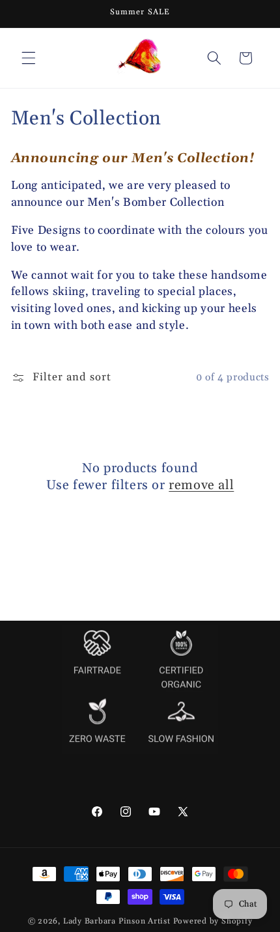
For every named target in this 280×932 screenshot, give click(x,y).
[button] (28, 58)
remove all (201, 485)
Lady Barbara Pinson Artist (117, 921)
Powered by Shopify (213, 921)
